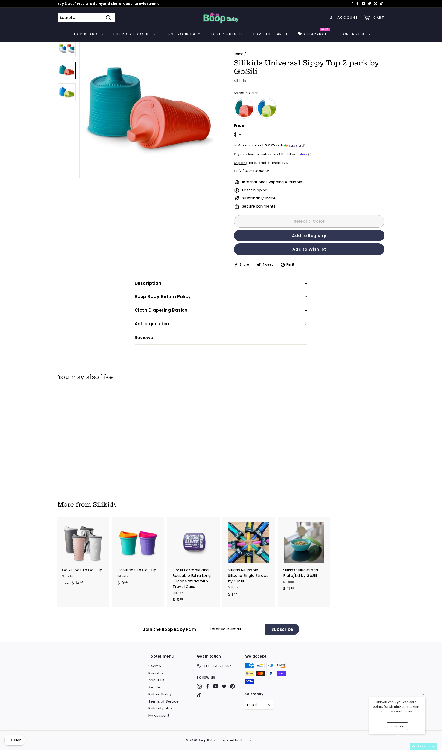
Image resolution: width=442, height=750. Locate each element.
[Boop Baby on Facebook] (207, 686)
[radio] (244, 108)
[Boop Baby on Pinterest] (232, 686)
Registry (155, 673)
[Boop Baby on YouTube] (215, 686)
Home (239, 54)
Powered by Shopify (235, 740)
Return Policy (160, 694)
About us (156, 680)
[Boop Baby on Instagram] (199, 686)
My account (158, 715)
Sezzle (154, 687)
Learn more (397, 726)
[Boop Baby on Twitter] (224, 686)
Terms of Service (163, 701)
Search (154, 666)
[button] (309, 145)
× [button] (423, 694)
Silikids (240, 80)
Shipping (241, 163)
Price (239, 125)
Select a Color (246, 93)
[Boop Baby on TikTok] (199, 694)
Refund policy (160, 708)
